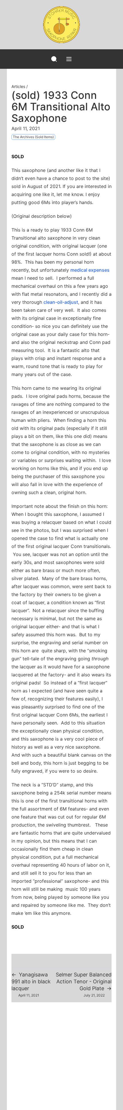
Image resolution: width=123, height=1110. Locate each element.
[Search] (54, 59)
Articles (18, 86)
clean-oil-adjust (60, 302)
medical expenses (90, 270)
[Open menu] (69, 59)
